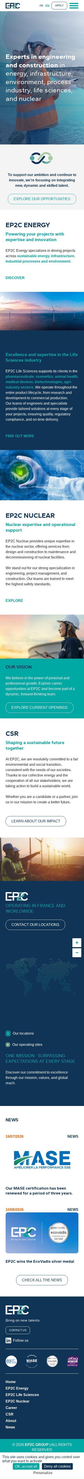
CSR (9, 1414)
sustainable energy (33, 256)
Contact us (17, 1330)
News (10, 1427)
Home (11, 1382)
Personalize (42, 1473)
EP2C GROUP (37, 1445)
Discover (15, 278)
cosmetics (44, 376)
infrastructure (62, 256)
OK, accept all (26, 1466)
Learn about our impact (35, 821)
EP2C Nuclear (17, 1401)
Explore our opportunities (42, 199)
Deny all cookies (57, 1466)
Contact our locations (35, 925)
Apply (59, 5)
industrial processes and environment (38, 261)
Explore (14, 601)
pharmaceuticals (20, 376)
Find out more (20, 436)
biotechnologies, (49, 382)
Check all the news (42, 1280)
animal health (66, 376)
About (11, 1421)
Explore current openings (39, 707)
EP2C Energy (17, 1388)
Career (11, 1408)
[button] (76, 942)
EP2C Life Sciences (22, 1395)
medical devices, (20, 382)
